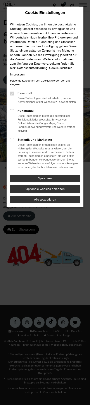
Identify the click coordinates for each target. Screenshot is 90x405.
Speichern (45, 178)
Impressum (18, 74)
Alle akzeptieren (45, 199)
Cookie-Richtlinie (60, 68)
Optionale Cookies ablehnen (45, 189)
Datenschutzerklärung (32, 68)
